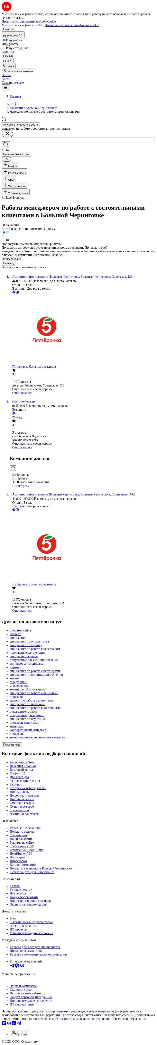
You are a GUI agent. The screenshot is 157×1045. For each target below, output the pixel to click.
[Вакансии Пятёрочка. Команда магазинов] (82, 330)
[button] (6, 75)
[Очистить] (7, 133)
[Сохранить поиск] (6, 144)
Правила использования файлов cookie (72, 25)
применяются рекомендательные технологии (82, 1011)
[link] (9, 65)
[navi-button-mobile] (6, 87)
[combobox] (20, 124)
